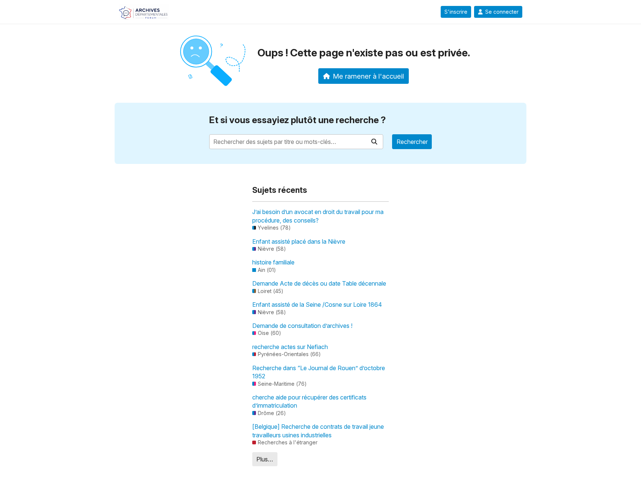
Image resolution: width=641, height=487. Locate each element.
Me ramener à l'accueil (368, 76)
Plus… (264, 459)
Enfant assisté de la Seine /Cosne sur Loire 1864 (317, 304)
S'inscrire (455, 12)
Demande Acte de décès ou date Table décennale (319, 283)
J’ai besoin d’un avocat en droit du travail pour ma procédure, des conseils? (318, 216)
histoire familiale (273, 262)
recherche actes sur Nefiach (290, 347)
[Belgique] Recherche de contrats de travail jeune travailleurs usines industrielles (318, 430)
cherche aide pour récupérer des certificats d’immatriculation (309, 401)
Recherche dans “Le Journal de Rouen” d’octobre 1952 (318, 372)
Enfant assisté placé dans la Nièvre (298, 241)
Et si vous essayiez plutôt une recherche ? (297, 120)
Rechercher (412, 141)
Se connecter (502, 12)
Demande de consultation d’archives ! (302, 325)
